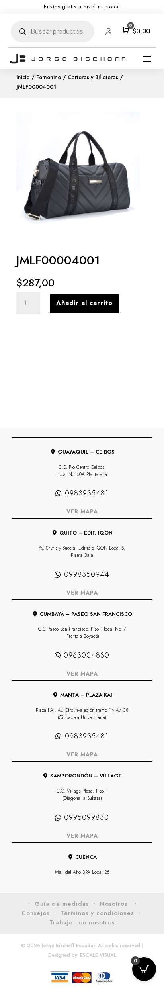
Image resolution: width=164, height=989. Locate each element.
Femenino (48, 77)
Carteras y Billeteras (93, 77)
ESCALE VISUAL (98, 955)
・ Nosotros (110, 903)
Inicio (23, 77)
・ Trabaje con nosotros (96, 918)
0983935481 (87, 493)
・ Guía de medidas (57, 903)
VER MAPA (82, 511)
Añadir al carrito (84, 302)
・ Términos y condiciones (93, 913)
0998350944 (86, 574)
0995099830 (86, 817)
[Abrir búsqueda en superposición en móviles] (52, 31)
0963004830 (86, 655)
